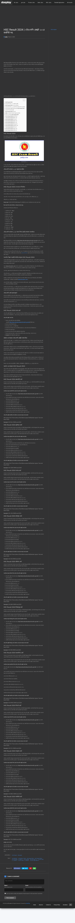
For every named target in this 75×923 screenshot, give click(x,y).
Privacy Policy (57, 904)
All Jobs (16, 2)
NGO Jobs (48, 2)
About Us (41, 904)
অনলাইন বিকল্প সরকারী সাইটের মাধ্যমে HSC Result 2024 (14, 108)
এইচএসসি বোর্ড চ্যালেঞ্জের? (9, 109)
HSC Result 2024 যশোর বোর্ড (11, 119)
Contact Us (48, 904)
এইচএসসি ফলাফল (24, 252)
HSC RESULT (14, 858)
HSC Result (14, 855)
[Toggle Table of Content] (23, 100)
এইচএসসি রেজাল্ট (26, 859)
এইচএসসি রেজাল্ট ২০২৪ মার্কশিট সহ (23, 860)
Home (34, 904)
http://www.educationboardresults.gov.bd (20, 322)
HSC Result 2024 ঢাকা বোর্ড (10, 111)
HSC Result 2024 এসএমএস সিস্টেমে (11, 105)
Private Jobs (31, 2)
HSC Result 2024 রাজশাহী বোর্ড (11, 116)
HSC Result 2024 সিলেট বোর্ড (11, 127)
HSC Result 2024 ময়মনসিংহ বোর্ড (12, 125)
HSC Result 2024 (8, 102)
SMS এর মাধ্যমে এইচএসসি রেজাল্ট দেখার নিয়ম (12, 113)
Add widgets (54, 29)
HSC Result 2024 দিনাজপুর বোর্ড (11, 124)
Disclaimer (65, 904)
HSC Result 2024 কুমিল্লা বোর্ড (11, 117)
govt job (23, 2)
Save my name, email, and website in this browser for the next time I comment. (24, 893)
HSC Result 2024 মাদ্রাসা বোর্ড (11, 128)
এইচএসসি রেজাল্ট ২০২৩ (33, 859)
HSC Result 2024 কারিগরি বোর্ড (11, 130)
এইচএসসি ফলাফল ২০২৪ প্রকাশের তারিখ (11, 103)
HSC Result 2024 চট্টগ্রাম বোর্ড (11, 120)
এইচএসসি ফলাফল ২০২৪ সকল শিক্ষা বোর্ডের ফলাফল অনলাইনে (15, 106)
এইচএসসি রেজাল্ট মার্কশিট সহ (34, 860)
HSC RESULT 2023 (22, 858)
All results (69, 2)
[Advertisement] (37, 16)
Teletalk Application (59, 2)
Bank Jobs (40, 2)
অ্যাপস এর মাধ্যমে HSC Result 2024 (12, 114)
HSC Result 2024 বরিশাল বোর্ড (11, 122)
